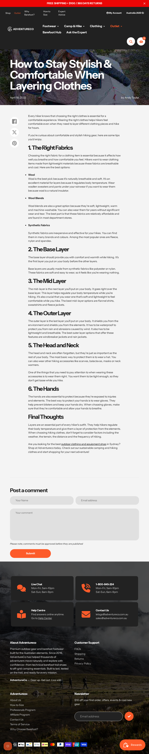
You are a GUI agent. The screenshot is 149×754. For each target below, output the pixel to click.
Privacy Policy (82, 663)
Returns (79, 658)
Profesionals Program (22, 710)
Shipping (79, 653)
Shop (8, 13)
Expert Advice (61, 13)
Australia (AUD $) (135, 12)
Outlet (17, 13)
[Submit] (129, 716)
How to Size (46, 13)
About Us (15, 700)
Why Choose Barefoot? (24, 729)
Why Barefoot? (29, 13)
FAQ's (77, 649)
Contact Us (16, 719)
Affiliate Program (20, 714)
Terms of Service (20, 724)
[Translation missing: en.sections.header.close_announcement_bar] (144, 3)
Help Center (45, 618)
